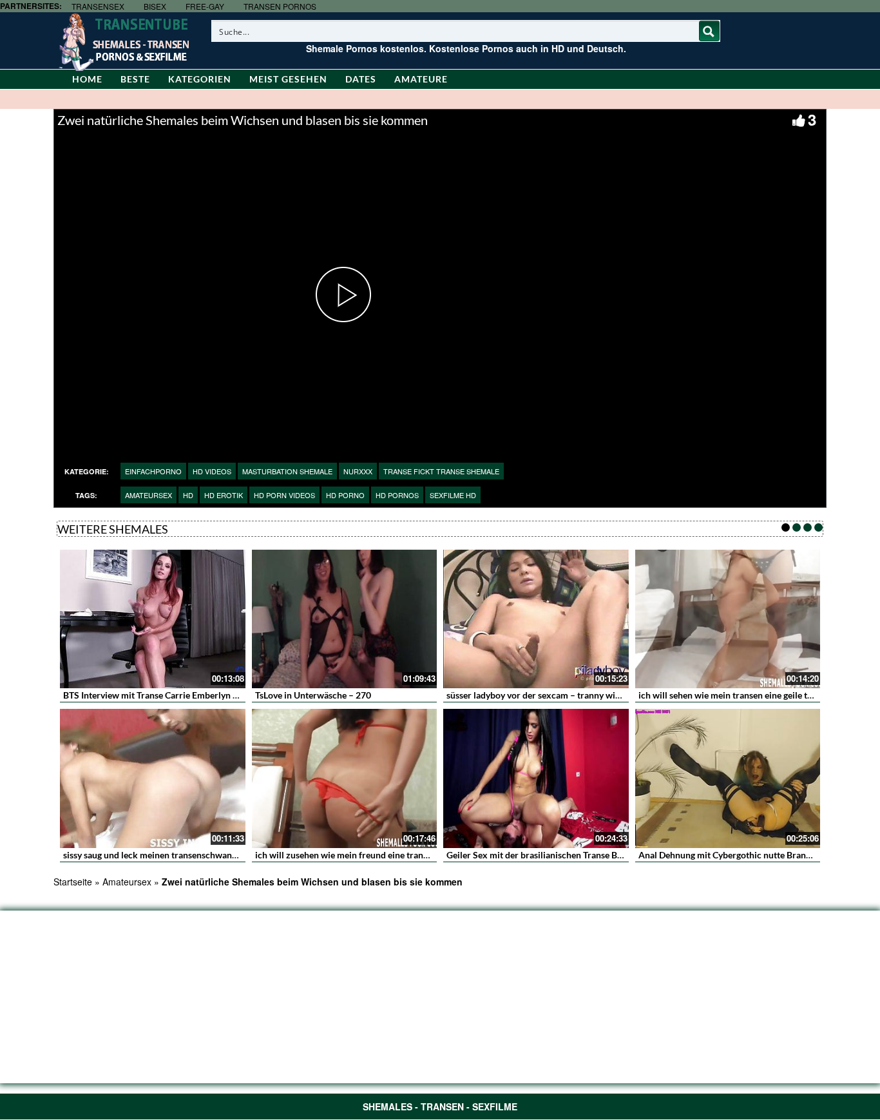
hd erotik (223, 495)
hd (188, 495)
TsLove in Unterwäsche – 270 (313, 695)
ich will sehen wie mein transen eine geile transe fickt (743, 695)
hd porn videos (284, 495)
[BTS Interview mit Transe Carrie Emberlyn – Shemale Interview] (152, 619)
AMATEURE (421, 78)
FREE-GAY (205, 6)
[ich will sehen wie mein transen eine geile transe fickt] (728, 619)
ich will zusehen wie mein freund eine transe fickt (353, 854)
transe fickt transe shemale (441, 471)
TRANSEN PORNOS (280, 6)
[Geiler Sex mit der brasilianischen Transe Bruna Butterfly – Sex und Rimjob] (536, 778)
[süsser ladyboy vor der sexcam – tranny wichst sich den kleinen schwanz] (536, 619)
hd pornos (397, 495)
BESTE (135, 78)
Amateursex (148, 495)
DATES (360, 78)
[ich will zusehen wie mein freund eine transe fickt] (344, 778)
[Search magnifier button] (709, 31)
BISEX (155, 6)
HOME (87, 78)
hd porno (345, 495)
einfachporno (153, 471)
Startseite (72, 881)
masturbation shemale (287, 471)
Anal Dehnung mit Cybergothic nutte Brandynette (737, 854)
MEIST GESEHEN (288, 78)
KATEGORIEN (199, 78)
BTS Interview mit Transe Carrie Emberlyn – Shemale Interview (188, 695)
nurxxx (357, 471)
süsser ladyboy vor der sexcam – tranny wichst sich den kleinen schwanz (590, 695)
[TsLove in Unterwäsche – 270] (344, 619)
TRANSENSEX (98, 6)
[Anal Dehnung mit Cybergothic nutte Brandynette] (728, 778)
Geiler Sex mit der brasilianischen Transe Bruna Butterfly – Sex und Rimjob (596, 854)
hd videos (212, 471)
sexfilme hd (453, 495)
